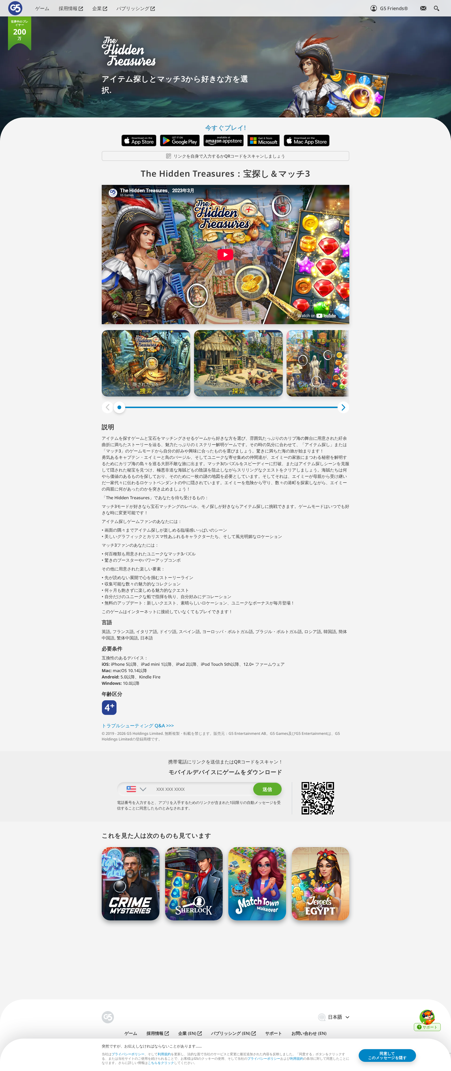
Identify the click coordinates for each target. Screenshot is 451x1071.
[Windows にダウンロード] (263, 140)
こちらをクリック (161, 1063)
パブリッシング (134, 8)
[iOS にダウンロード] (138, 140)
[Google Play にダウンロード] (180, 140)
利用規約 (164, 1054)
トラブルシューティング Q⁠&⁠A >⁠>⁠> (138, 725)
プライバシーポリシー (128, 1054)
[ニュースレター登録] (423, 8)
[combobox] (132, 789)
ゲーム (42, 8)
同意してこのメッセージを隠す (387, 1055)
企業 (97, 8)
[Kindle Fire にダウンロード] (223, 140)
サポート (273, 1033)
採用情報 (69, 8)
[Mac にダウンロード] (307, 140)
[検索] (436, 8)
